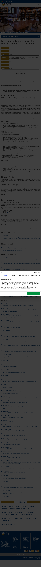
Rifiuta (7, 293)
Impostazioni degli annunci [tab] (24, 275)
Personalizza (20, 293)
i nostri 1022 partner (7, 280)
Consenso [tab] (5, 275)
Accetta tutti (33, 293)
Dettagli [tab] (13, 275)
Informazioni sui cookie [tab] (35, 275)
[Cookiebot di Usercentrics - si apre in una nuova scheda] (35, 272)
